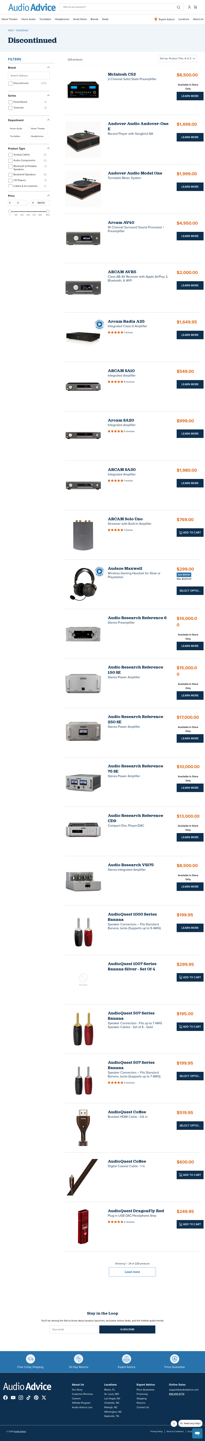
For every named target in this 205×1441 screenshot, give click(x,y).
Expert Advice (166, 19)
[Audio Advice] (32, 7)
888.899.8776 (176, 1394)
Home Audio (28, 19)
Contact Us (143, 1407)
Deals (105, 19)
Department (16, 120)
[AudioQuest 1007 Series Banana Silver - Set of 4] (83, 979)
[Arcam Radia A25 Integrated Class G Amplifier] (83, 337)
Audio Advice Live (82, 1407)
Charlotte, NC (111, 1402)
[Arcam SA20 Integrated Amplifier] (83, 436)
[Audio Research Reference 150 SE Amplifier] (83, 683)
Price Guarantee (146, 1389)
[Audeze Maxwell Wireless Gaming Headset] (83, 584)
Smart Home (80, 19)
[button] (116, 332)
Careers (76, 1398)
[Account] (189, 7)
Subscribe (127, 1329)
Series (12, 95)
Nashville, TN (111, 1416)
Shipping (142, 1398)
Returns (141, 1402)
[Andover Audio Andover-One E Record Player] (83, 139)
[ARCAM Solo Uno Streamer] (83, 535)
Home (10, 30)
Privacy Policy (156, 1431)
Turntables (45, 19)
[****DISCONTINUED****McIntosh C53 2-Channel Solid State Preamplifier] (83, 90)
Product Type (16, 148)
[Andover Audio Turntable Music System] (83, 189)
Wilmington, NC (113, 1411)
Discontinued (22, 30)
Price (11, 196)
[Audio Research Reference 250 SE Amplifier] (83, 732)
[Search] (178, 7)
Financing (142, 1394)
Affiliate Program (81, 1402)
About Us (198, 19)
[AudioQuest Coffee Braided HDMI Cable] (83, 1128)
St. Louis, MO (111, 1394)
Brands (94, 19)
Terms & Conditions (175, 1431)
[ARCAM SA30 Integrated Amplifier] (83, 485)
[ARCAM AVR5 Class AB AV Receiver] (83, 288)
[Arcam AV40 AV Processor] (83, 238)
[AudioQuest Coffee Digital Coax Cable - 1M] (83, 1177)
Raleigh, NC (111, 1407)
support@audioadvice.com (184, 1389)
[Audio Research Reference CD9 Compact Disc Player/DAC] (83, 831)
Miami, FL (109, 1389)
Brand (12, 67)
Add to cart (191, 532)
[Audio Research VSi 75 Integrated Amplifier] (83, 881)
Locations (183, 19)
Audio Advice (20, 1431)
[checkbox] (28, 83)
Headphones (62, 19)
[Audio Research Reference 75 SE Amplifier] (83, 782)
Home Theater (10, 19)
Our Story (77, 1389)
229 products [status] (75, 59)
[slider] (9, 211)
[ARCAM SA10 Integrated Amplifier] (83, 386)
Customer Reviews (82, 1394)
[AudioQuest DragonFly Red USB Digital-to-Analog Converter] (83, 1226)
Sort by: (175, 58)
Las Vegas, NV (112, 1398)
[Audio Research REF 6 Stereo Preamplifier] (83, 633)
